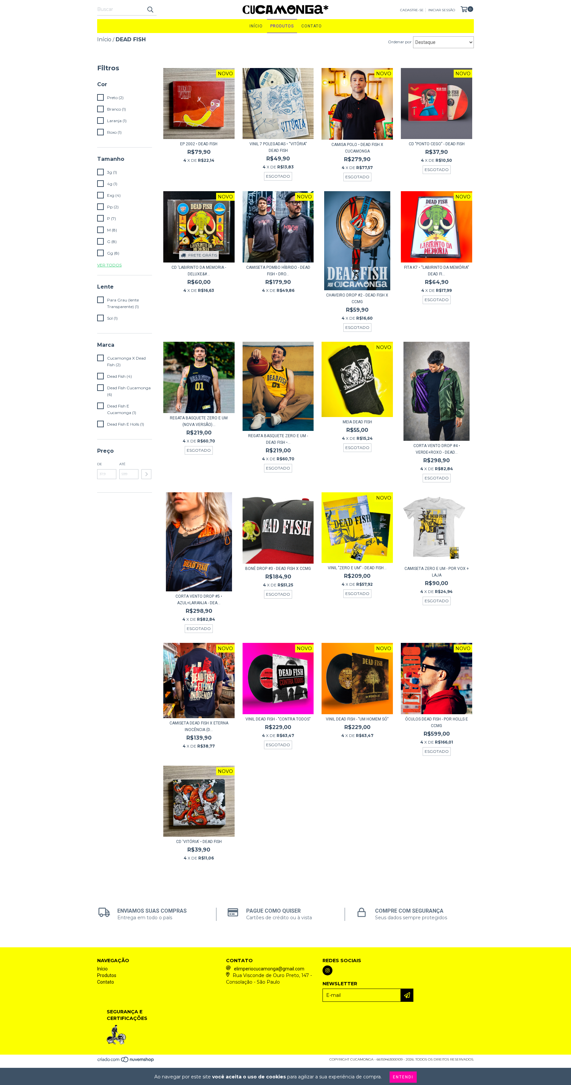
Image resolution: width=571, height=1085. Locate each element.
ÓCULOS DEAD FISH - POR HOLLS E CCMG (436, 722)
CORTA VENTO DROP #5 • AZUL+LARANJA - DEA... (198, 599)
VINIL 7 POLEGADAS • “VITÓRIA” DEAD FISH (278, 147)
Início (256, 26)
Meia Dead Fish (357, 422)
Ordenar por (400, 41)
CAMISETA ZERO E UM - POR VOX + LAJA (436, 572)
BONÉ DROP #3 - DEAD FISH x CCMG (278, 568)
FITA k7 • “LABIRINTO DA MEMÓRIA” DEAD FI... (436, 270)
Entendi (403, 1077)
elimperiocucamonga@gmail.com (269, 968)
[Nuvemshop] (126, 1062)
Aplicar (146, 474)
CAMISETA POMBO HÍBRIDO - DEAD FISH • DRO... (278, 270)
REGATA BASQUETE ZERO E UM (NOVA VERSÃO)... (199, 421)
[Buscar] (150, 10)
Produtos (282, 26)
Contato (311, 26)
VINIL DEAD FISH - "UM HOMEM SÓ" (357, 719)
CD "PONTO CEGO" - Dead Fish (437, 144)
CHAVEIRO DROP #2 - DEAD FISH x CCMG (357, 298)
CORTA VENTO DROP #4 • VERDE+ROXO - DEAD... (436, 449)
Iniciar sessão (441, 10)
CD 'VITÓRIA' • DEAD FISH (199, 841)
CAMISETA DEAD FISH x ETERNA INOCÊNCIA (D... (199, 726)
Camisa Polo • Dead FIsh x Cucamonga (357, 148)
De (99, 464)
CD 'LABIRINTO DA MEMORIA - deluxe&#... (198, 270)
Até (122, 464)
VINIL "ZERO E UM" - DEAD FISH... (357, 568)
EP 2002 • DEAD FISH (198, 144)
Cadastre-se (412, 10)
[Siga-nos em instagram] (327, 970)
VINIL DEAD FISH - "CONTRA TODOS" (278, 719)
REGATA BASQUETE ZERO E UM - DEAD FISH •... (278, 439)
